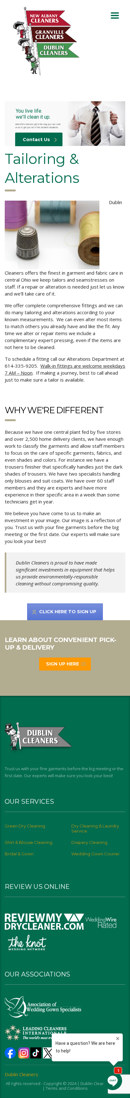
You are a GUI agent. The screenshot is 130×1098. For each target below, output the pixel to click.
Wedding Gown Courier (95, 853)
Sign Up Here (62, 664)
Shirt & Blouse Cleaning (28, 842)
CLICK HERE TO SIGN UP (67, 612)
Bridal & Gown (19, 853)
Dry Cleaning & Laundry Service (95, 828)
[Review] (44, 921)
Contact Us (36, 139)
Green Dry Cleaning (25, 825)
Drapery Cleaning (89, 842)
